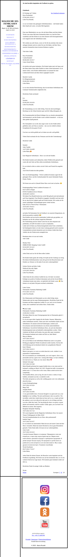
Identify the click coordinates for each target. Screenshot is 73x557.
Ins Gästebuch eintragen (58, 13)
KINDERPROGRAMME (9, 53)
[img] (10, 12)
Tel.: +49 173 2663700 (38, 535)
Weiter (24, 472)
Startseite (10, 35)
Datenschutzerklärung (45, 539)
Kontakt (10, 61)
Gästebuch (10, 58)
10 (61, 472)
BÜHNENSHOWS (10, 46)
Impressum (34, 539)
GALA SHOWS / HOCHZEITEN (10, 43)
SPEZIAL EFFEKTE (10, 56)
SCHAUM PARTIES (10, 40)
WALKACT (10, 37)
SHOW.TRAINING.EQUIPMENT (10, 64)
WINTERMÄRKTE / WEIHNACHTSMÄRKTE (10, 50)
